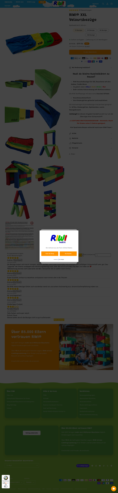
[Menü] (9, 476)
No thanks (68, 253)
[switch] (6, 486)
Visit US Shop (49, 253)
